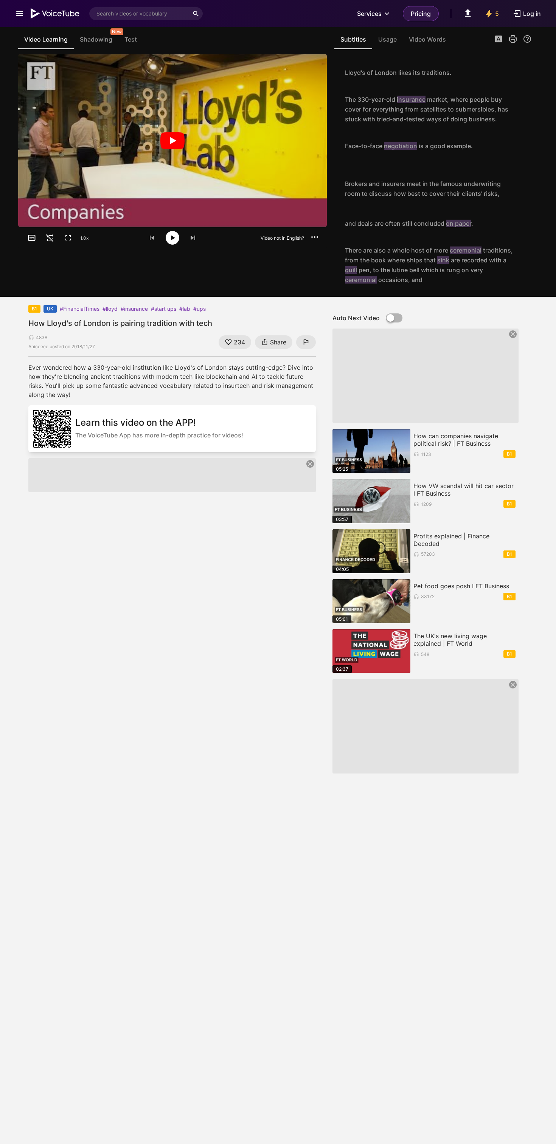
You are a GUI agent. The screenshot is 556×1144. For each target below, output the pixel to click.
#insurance (134, 308)
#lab (184, 308)
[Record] (523, 72)
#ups (199, 308)
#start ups (163, 308)
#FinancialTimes (79, 308)
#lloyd (110, 308)
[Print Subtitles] (512, 38)
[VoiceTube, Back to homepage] (55, 14)
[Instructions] (527, 38)
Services (369, 13)
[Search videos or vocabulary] (196, 13)
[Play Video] (172, 140)
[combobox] (139, 14)
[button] (498, 39)
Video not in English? (282, 238)
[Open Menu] (19, 13)
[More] (314, 237)
